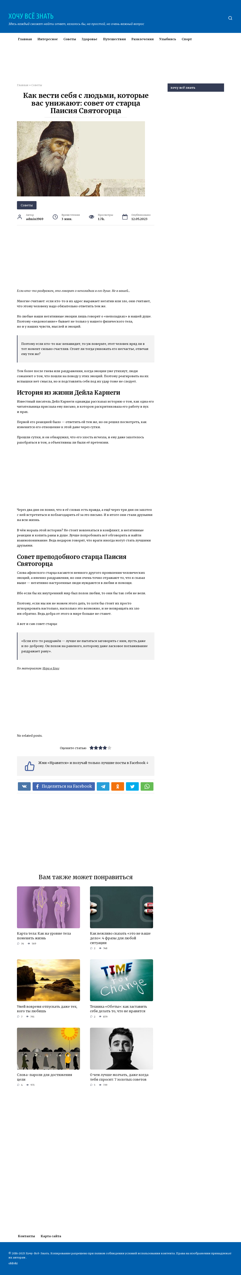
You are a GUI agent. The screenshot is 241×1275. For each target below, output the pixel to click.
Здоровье (89, 39)
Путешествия (114, 39)
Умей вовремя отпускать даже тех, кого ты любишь (47, 1008)
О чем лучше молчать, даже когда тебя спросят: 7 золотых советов (119, 1077)
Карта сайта (51, 1236)
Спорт (187, 39)
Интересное (47, 39)
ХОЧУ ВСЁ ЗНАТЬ (30, 16)
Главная (25, 39)
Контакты (26, 1236)
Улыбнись (167, 39)
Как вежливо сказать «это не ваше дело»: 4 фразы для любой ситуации (120, 938)
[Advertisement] (109, 66)
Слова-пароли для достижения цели (44, 1077)
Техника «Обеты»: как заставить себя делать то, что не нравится (118, 1008)
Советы (69, 39)
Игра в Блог (51, 668)
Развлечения (142, 39)
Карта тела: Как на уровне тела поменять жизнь (44, 935)
